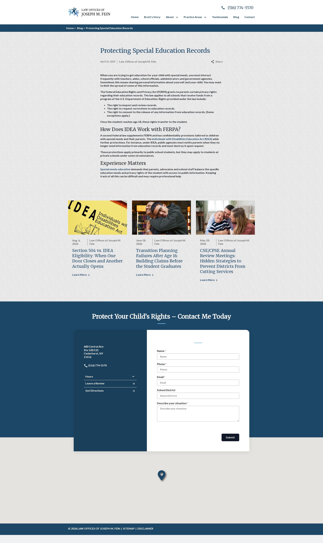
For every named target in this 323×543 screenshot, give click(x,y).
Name (160, 350)
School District (166, 390)
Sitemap (129, 528)
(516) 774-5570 (97, 365)
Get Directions (94, 390)
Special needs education (115, 169)
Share (219, 61)
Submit (230, 437)
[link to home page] (89, 11)
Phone (161, 364)
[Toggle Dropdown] (177, 17)
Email (160, 376)
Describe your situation (171, 403)
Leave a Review (94, 383)
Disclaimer (145, 528)
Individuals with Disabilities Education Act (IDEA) (182, 138)
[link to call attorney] (235, 8)
